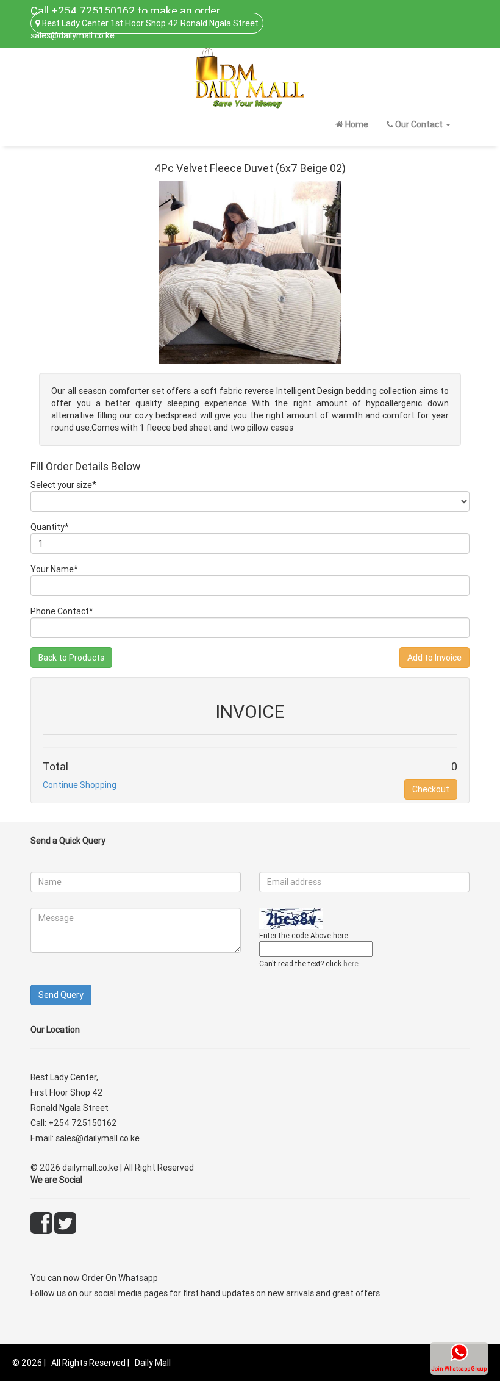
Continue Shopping (79, 785)
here (351, 963)
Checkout (430, 789)
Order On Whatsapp (120, 1277)
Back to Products (71, 657)
